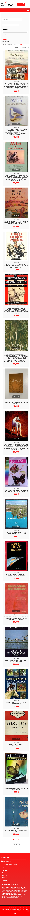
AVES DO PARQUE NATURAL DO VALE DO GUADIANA (16, 403)
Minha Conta (5, 875)
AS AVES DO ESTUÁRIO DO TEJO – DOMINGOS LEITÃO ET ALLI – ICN (16, 533)
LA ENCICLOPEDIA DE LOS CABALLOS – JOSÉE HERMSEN (16, 703)
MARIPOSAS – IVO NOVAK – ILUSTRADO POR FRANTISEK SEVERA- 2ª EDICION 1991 (16, 491)
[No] (28, 911)
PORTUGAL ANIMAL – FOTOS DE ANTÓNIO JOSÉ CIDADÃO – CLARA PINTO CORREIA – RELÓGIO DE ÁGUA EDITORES (16, 223)
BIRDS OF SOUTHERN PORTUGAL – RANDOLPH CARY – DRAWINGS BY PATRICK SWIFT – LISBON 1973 (16, 266)
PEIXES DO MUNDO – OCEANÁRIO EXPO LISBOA (16, 831)
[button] (28, 10)
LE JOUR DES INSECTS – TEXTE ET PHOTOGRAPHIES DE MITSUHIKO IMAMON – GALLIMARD (16, 788)
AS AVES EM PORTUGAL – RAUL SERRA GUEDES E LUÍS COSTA (16, 661)
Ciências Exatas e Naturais (13, 44)
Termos (4, 872)
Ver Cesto (4, 877)
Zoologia (17, 81)
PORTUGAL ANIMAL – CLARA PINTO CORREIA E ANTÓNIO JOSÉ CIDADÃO (16, 575)
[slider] (2, 32)
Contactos (4, 880)
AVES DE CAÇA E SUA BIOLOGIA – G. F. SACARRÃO (16, 745)
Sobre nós (4, 870)
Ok (15, 913)
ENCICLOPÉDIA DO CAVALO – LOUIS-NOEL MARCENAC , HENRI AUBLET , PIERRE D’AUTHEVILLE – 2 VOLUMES (16, 618)
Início (4, 44)
